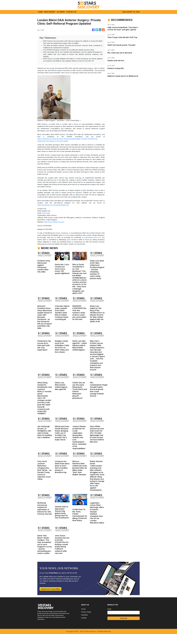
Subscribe (123, 618)
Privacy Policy (86, 612)
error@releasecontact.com (91, 237)
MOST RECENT (49, 12)
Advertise (84, 615)
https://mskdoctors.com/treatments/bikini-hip (53, 205)
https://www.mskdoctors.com (54, 222)
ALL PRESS (61, 12)
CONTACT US (71, 12)
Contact (84, 618)
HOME (40, 12)
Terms (83, 609)
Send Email (46, 213)
